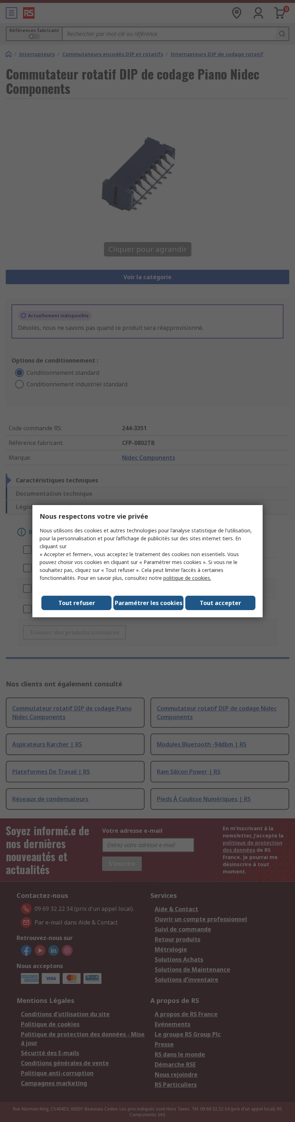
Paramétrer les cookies (148, 603)
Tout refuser (76, 603)
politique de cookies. (187, 577)
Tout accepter (220, 603)
